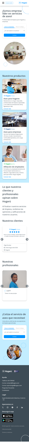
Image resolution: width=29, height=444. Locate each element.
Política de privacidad (6, 429)
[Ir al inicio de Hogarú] (23, 3)
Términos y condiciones (7, 432)
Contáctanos (5, 390)
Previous (1, 239)
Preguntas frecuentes (8, 388)
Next (26, 239)
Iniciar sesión (9, 3)
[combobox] (14, 30)
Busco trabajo (20, 27)
